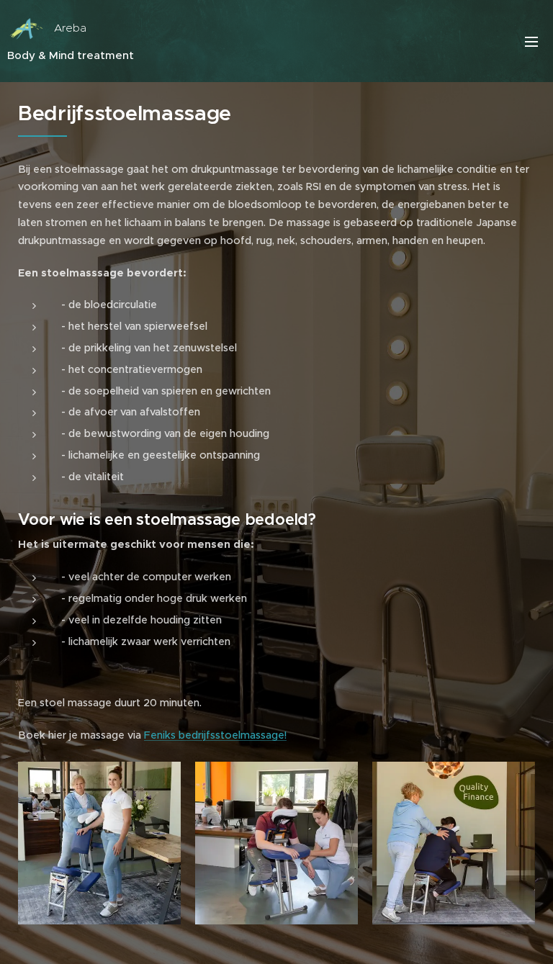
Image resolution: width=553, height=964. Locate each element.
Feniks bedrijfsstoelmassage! (215, 735)
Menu (531, 41)
